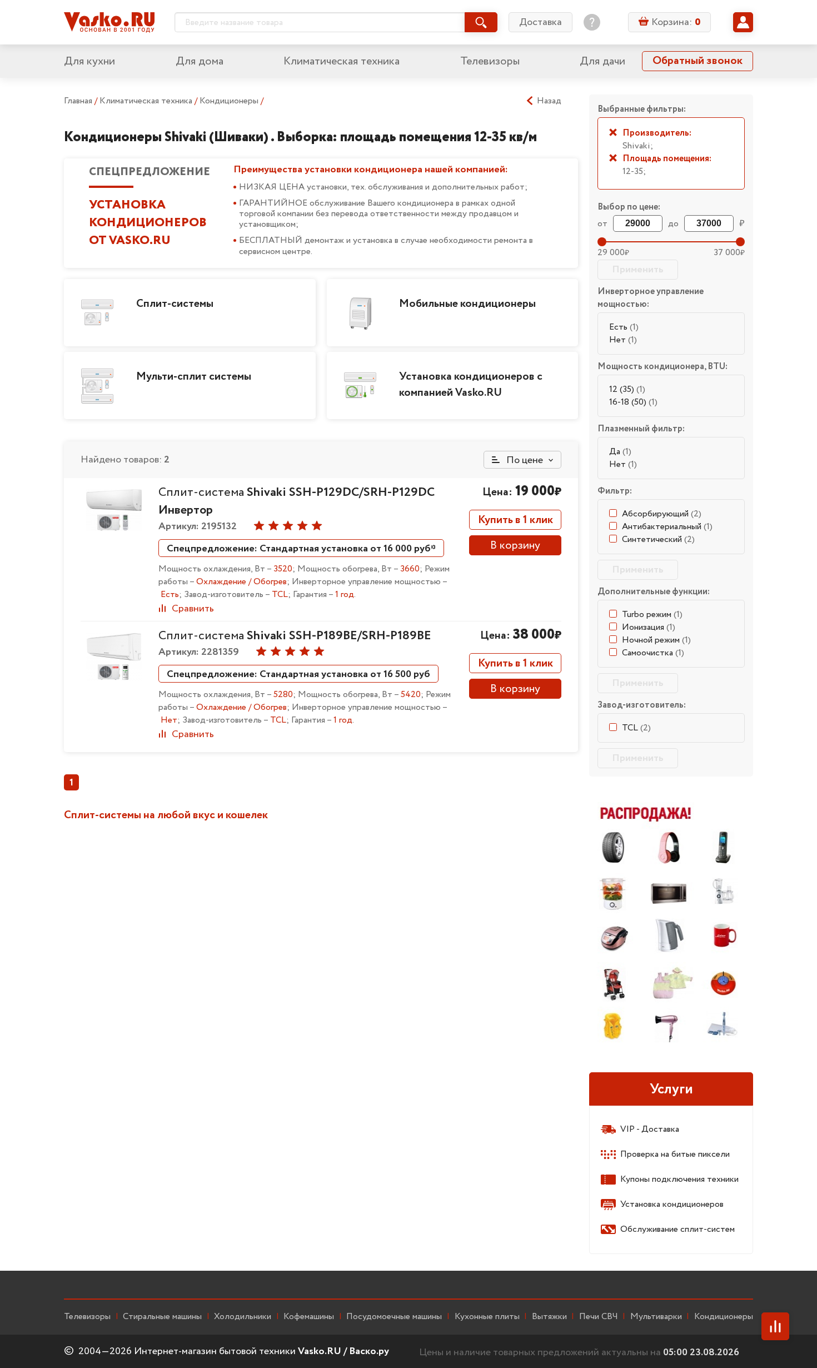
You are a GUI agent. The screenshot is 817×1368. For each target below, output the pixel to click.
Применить (638, 269)
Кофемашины (308, 1317)
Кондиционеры (230, 100)
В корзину (515, 546)
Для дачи (602, 61)
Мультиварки (656, 1317)
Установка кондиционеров (672, 1204)
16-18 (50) (633, 402)
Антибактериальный (667, 526)
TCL (636, 728)
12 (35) (627, 389)
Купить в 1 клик (515, 520)
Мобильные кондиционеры (467, 304)
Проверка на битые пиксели (675, 1154)
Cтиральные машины (162, 1317)
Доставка (540, 22)
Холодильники (242, 1317)
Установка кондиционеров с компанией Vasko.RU (470, 385)
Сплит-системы (174, 304)
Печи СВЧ (598, 1317)
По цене (523, 460)
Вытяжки (549, 1317)
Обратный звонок (697, 61)
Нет (623, 340)
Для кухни (89, 61)
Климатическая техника (341, 61)
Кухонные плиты (487, 1317)
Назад (549, 101)
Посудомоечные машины (394, 1317)
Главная (78, 100)
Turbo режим (652, 614)
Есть (624, 327)
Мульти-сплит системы (193, 377)
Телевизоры (490, 61)
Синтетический (658, 539)
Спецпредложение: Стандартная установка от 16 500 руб (298, 674)
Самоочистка (653, 653)
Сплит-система (294, 636)
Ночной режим (656, 640)
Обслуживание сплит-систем (677, 1229)
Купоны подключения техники (679, 1179)
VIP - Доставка (649, 1129)
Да (620, 451)
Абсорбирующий (661, 514)
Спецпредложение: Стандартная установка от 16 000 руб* (301, 548)
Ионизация (648, 627)
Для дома (199, 61)
